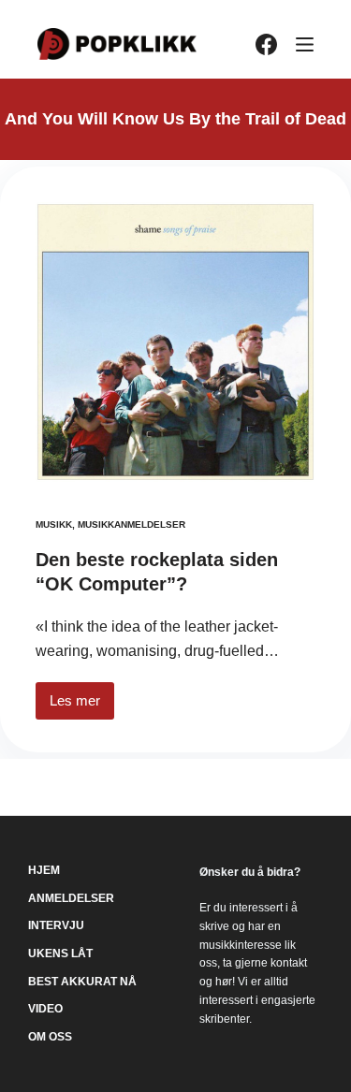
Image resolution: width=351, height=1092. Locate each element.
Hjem (44, 870)
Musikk (54, 524)
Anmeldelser (71, 898)
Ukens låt (60, 953)
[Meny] (305, 44)
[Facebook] (266, 44)
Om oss (50, 1036)
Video (45, 1008)
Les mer (82, 706)
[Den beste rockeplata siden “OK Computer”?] (175, 342)
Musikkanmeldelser (131, 524)
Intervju (56, 925)
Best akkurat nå (82, 981)
